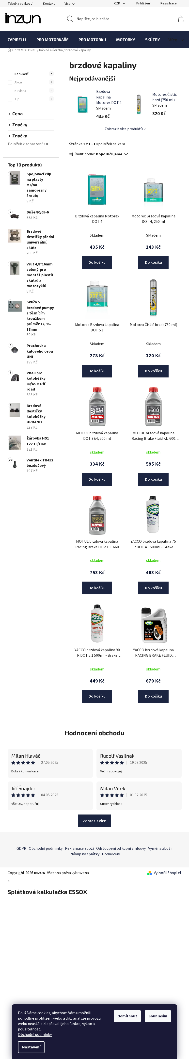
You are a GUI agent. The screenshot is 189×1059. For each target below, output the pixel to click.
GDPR (21, 848)
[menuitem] (17, 39)
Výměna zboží (160, 848)
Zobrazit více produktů (124, 129)
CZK (117, 3)
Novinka (33, 90)
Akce (33, 82)
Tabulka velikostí (20, 3)
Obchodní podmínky (35, 1034)
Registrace (168, 3)
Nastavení (31, 1047)
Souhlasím (157, 1016)
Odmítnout (127, 1016)
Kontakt (49, 3)
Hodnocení (111, 854)
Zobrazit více (94, 821)
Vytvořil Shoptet (168, 873)
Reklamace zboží (79, 848)
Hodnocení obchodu (94, 732)
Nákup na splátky (84, 854)
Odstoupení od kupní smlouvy (121, 848)
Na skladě (33, 74)
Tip (33, 99)
